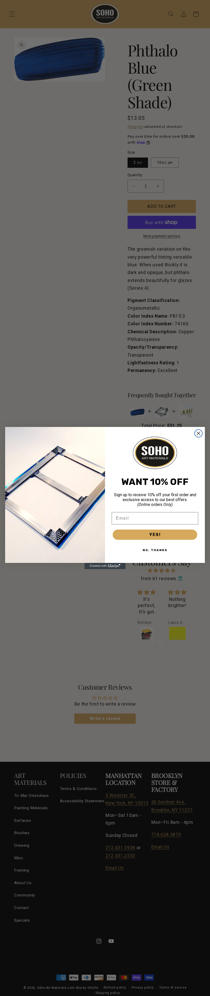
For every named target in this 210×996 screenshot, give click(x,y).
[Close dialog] (198, 433)
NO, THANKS (155, 550)
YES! (155, 534)
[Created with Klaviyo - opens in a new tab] (105, 566)
